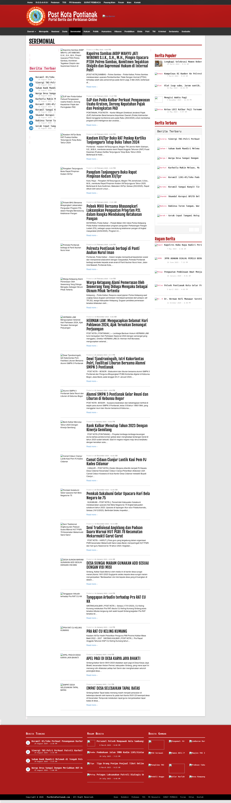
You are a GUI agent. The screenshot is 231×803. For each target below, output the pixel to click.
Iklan (129, 2)
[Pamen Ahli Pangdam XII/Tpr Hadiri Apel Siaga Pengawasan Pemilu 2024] (177, 756)
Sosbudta (186, 31)
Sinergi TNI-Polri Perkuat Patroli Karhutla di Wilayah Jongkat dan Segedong (78, 750)
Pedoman (55, 2)
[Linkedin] (202, 2)
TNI (153, 31)
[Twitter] (190, 2)
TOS (64, 2)
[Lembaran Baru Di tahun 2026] (197, 744)
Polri (147, 31)
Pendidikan (129, 31)
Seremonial (75, 31)
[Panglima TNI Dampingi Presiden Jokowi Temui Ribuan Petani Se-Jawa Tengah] (156, 768)
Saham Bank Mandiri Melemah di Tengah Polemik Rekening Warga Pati (72, 759)
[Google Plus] (194, 2)
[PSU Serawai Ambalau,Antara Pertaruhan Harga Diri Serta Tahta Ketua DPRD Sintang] (156, 756)
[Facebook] (186, 2)
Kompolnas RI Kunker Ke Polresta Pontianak (190, 73)
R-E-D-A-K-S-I (42, 2)
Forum (121, 2)
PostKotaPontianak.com (58, 797)
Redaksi (125, 797)
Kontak (137, 2)
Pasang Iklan (109, 2)
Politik (96, 31)
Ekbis (139, 31)
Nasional (55, 31)
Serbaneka (174, 31)
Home (30, 2)
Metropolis (43, 31)
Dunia (64, 31)
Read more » (92, 86)
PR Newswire (75, 2)
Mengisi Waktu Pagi (175, 97)
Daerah (30, 31)
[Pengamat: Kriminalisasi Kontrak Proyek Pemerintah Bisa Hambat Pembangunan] (177, 744)
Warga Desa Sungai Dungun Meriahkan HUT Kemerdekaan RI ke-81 (69, 768)
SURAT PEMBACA (92, 2)
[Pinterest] (198, 2)
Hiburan (117, 31)
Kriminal (162, 31)
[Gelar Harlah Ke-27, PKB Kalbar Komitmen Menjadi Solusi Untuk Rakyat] (177, 780)
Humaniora (106, 31)
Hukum (87, 31)
